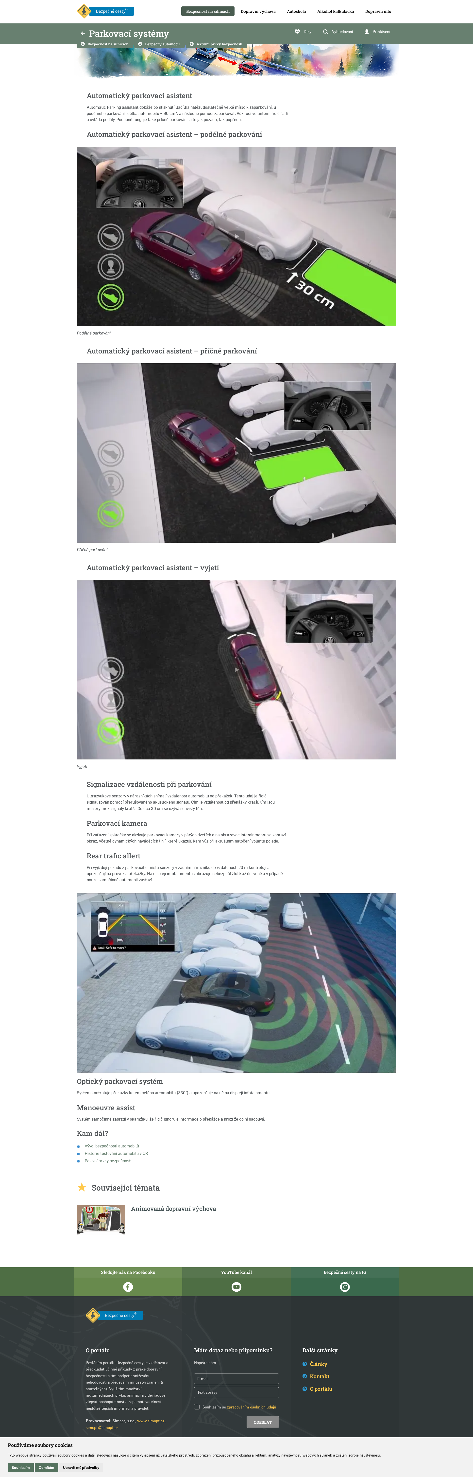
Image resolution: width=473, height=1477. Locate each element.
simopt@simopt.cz (102, 1427)
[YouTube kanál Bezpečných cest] (236, 1287)
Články (318, 1363)
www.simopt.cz (151, 1421)
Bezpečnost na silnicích (108, 44)
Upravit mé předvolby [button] (81, 1467)
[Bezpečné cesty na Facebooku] (128, 1287)
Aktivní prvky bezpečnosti (219, 44)
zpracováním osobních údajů (251, 1407)
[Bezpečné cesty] (105, 11)
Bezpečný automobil (162, 44)
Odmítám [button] (46, 1467)
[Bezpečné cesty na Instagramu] (345, 1287)
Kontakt (319, 1376)
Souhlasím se (214, 1407)
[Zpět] (83, 33)
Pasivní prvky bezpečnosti (108, 1160)
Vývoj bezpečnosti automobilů (112, 1145)
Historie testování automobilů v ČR (116, 1153)
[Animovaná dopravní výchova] (101, 1233)
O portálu (321, 1388)
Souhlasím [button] (21, 1467)
